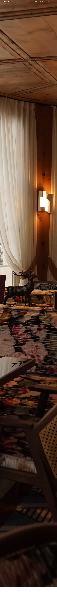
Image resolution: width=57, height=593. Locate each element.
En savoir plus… (28, 589)
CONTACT (48, 1)
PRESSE (45, 1)
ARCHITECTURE (36, 1)
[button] (3, 297)
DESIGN (41, 1)
